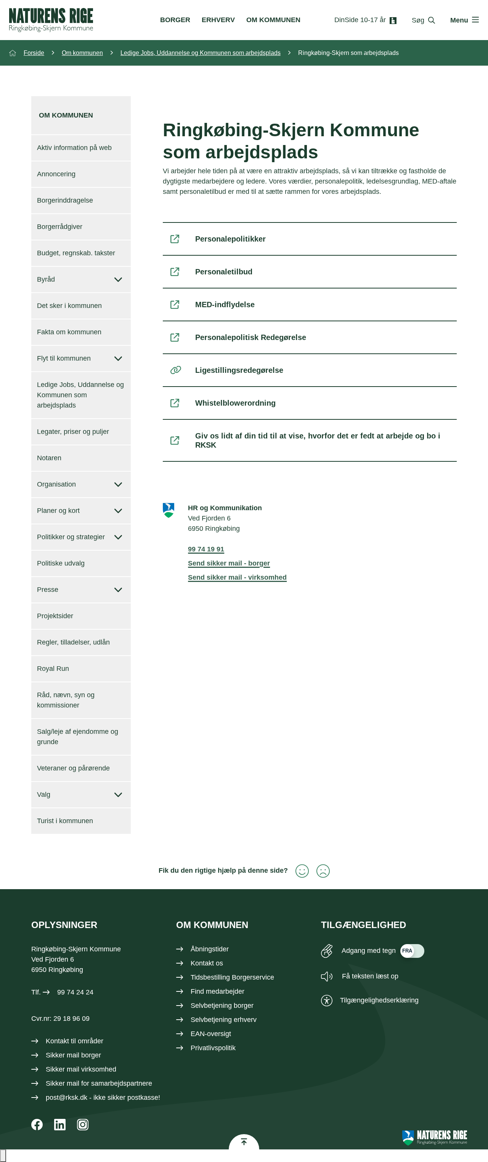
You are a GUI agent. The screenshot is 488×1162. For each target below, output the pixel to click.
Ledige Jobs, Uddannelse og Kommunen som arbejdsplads (80, 395)
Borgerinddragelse (65, 200)
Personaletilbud (223, 272)
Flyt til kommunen (64, 358)
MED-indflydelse (225, 304)
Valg (43, 794)
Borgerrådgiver (59, 226)
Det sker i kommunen (69, 305)
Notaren (49, 458)
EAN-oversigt (211, 1034)
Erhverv (218, 20)
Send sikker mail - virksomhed (237, 577)
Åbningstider (210, 949)
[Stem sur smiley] (319, 871)
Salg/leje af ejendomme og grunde (77, 737)
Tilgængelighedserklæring (379, 1000)
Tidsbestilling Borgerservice (232, 977)
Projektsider (55, 616)
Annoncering (56, 174)
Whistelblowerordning (235, 403)
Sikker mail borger (73, 1055)
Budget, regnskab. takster (76, 253)
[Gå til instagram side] (82, 1124)
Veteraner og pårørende (73, 768)
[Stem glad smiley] (298, 871)
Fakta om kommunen (69, 332)
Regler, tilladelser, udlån (73, 642)
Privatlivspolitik (213, 1048)
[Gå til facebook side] (37, 1124)
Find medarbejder (217, 991)
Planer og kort (58, 510)
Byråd (46, 279)
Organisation (56, 484)
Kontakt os (207, 963)
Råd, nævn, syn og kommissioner (66, 700)
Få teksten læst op (369, 976)
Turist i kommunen (65, 821)
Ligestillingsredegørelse (239, 370)
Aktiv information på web (74, 147)
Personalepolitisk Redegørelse (250, 337)
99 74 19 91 (206, 549)
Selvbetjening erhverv (224, 1019)
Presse (47, 589)
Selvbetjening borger (222, 1005)
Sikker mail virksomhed (81, 1069)
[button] (3, 1155)
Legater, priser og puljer (73, 431)
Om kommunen (273, 20)
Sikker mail (62, 1083)
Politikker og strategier (71, 537)
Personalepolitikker (230, 239)
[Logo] (51, 20)
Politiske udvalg (61, 563)
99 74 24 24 (75, 992)
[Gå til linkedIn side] (60, 1124)
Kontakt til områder (74, 1041)
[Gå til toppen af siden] (244, 1141)
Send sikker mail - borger (229, 563)
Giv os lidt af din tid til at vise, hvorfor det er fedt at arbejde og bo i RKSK (317, 440)
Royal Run (53, 668)
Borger (175, 20)
